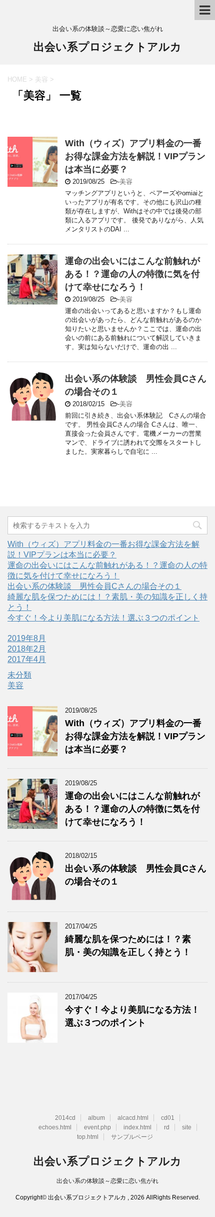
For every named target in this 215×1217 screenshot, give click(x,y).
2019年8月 (27, 638)
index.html (138, 1127)
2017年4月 (27, 659)
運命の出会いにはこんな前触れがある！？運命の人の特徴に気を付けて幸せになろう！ (132, 274)
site (187, 1127)
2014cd (65, 1117)
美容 (126, 181)
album (96, 1117)
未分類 (20, 675)
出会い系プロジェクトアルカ (108, 47)
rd (167, 1127)
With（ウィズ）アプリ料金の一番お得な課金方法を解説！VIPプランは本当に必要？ (135, 156)
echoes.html (55, 1127)
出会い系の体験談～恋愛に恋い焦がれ (107, 1180)
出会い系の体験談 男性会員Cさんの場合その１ (95, 586)
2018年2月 (27, 649)
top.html (87, 1136)
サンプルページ (132, 1136)
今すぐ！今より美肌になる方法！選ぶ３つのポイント (104, 618)
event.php (97, 1127)
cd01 (167, 1117)
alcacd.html (133, 1117)
